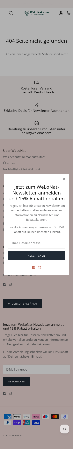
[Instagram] (39, 267)
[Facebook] (33, 267)
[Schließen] (64, 179)
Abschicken (36, 255)
